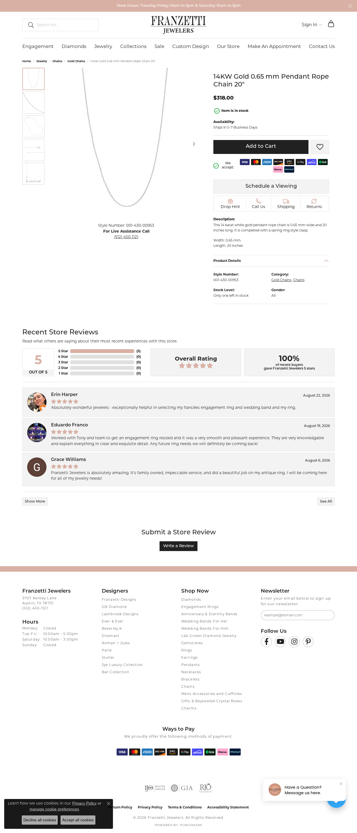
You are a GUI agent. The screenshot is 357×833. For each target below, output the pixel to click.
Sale (159, 46)
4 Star (63, 356)
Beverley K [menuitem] (112, 629)
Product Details (227, 260)
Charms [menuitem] (189, 708)
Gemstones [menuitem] (192, 643)
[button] (312, 25)
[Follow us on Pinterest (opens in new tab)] (308, 641)
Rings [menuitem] (186, 650)
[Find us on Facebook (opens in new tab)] (266, 641)
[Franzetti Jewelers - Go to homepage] (178, 25)
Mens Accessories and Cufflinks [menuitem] (211, 694)
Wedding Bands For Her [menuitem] (204, 621)
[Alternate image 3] (33, 126)
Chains (57, 61)
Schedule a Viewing (271, 186)
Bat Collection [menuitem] (115, 672)
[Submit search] (29, 24)
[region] (126, 144)
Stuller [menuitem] (108, 658)
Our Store (228, 46)
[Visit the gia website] (182, 788)
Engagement (38, 46)
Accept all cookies (78, 820)
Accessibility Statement (228, 807)
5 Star (63, 351)
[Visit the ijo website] (154, 788)
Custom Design (190, 46)
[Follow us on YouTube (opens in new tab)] (280, 641)
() (138, 351)
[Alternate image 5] (33, 174)
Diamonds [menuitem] (191, 600)
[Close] (350, 6)
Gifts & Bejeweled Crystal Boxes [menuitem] (211, 701)
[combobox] (65, 24)
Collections (133, 46)
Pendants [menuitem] (190, 665)
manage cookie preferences (54, 809)
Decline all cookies (39, 820)
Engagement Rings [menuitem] (200, 607)
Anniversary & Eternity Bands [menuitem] (209, 614)
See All (326, 501)
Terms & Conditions (185, 807)
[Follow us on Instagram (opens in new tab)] (294, 641)
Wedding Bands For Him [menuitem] (205, 629)
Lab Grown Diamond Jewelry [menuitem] (209, 636)
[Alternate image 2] (33, 102)
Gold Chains (76, 61)
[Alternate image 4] (33, 150)
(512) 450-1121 (126, 237)
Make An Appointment (274, 46)
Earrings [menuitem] (189, 658)
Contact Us (322, 46)
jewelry (41, 61)
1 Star (63, 373)
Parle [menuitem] (107, 650)
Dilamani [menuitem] (110, 636)
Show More (35, 501)
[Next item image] (193, 143)
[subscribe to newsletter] (327, 615)
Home (26, 61)
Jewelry (103, 46)
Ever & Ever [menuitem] (113, 621)
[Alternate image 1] (33, 79)
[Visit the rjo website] (206, 788)
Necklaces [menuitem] (191, 672)
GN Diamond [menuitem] (114, 607)
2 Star (63, 368)
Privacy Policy (150, 807)
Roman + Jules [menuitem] (116, 643)
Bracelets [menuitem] (190, 679)
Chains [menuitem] (188, 687)
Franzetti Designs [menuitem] (119, 600)
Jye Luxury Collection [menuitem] (122, 665)
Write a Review (178, 546)
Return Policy (120, 807)
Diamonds (74, 46)
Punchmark (191, 825)
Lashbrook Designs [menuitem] (120, 614)
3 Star (63, 362)
